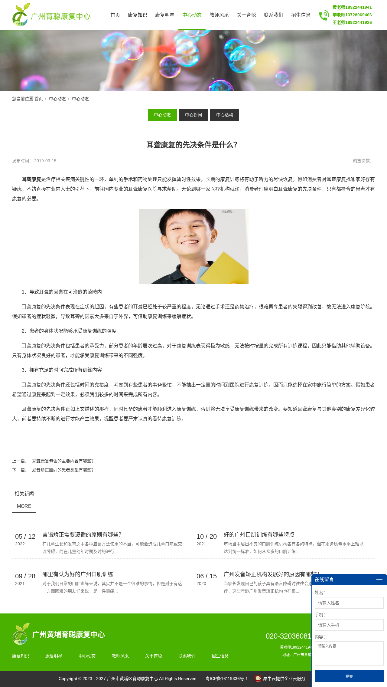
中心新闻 (193, 114)
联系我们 (273, 15)
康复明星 (164, 15)
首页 (115, 15)
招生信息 (301, 15)
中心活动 (224, 114)
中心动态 (192, 15)
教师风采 (219, 15)
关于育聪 (246, 15)
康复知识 (137, 15)
